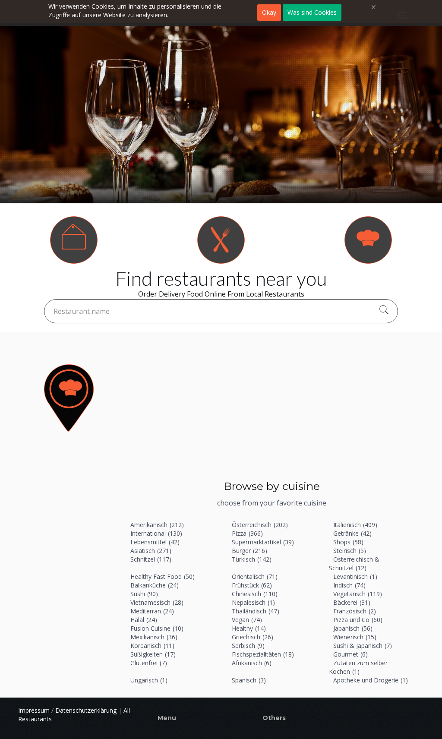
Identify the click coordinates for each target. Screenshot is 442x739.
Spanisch (249, 680)
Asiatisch (150, 550)
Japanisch (353, 628)
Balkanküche (154, 585)
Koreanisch (152, 645)
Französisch (354, 611)
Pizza (247, 533)
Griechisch (252, 637)
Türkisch (252, 559)
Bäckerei (351, 602)
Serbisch (248, 645)
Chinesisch (255, 594)
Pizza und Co (357, 620)
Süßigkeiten (153, 654)
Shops (348, 542)
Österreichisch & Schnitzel (354, 563)
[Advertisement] (271, 409)
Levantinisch (355, 576)
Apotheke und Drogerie (370, 680)
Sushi (144, 594)
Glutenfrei (148, 663)
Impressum (34, 710)
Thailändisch (255, 611)
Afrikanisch (252, 663)
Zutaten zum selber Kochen (358, 667)
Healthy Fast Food (162, 576)
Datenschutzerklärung (86, 710)
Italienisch (355, 525)
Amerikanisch (157, 525)
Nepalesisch (253, 602)
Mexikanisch (153, 637)
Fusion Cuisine (156, 628)
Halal (143, 620)
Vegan (247, 620)
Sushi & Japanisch (362, 645)
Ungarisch (148, 680)
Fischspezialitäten (263, 654)
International (156, 533)
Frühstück (252, 585)
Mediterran (152, 611)
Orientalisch (255, 576)
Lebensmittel (155, 542)
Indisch (349, 585)
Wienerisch (354, 637)
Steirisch (349, 550)
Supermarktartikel (263, 542)
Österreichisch (260, 525)
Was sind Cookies (312, 12)
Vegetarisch (357, 594)
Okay (269, 12)
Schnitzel (150, 559)
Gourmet (350, 654)
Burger (249, 550)
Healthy (249, 628)
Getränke (352, 533)
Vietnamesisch (156, 602)
